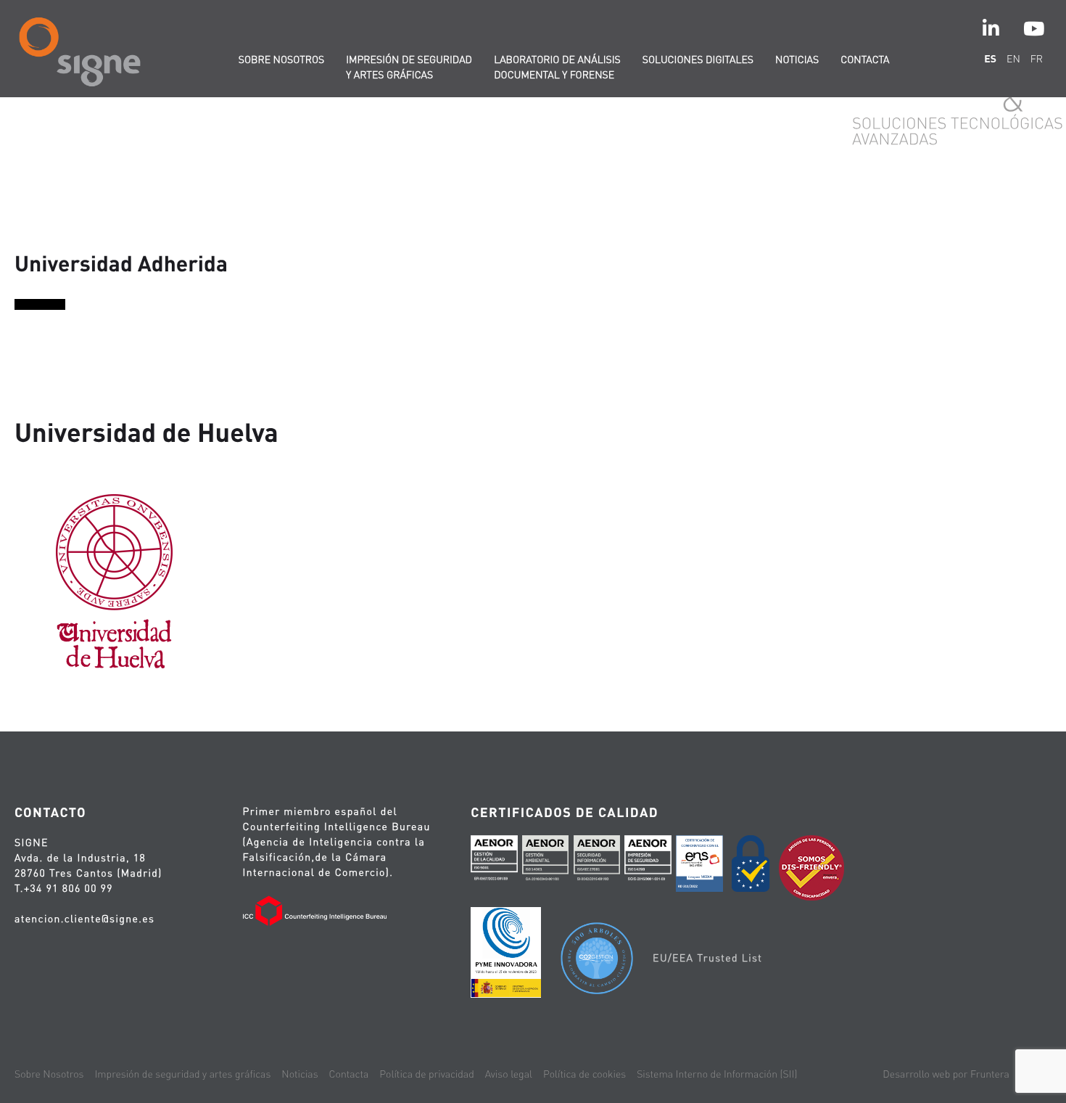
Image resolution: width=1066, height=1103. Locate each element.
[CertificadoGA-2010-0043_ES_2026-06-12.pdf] (545, 862)
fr (1036, 58)
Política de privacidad (426, 1074)
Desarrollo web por (946, 1074)
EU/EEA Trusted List (707, 957)
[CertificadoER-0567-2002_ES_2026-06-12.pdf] (494, 862)
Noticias (797, 59)
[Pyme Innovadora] (506, 955)
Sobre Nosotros (49, 1074)
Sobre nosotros (282, 59)
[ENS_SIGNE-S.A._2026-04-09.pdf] (699, 865)
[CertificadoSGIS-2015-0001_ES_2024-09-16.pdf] (647, 862)
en (1013, 58)
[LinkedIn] (991, 29)
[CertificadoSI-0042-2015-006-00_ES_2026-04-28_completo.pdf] (597, 862)
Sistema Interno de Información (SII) (717, 1074)
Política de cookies (584, 1074)
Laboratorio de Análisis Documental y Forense (557, 67)
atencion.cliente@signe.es (84, 918)
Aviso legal (508, 1074)
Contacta (864, 59)
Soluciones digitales (698, 59)
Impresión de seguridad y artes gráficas (409, 67)
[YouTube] (1033, 29)
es (990, 58)
